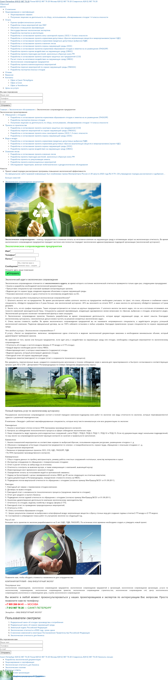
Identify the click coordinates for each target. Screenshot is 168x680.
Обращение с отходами (15, 114)
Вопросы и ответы (13, 670)
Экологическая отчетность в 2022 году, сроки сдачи (32, 630)
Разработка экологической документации (23, 659)
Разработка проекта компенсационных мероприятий (33, 64)
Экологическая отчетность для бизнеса (27, 635)
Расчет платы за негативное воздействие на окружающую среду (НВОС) (41, 59)
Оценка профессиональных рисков (25, 22)
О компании (10, 9)
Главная (3, 109)
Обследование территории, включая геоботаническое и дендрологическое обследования (49, 164)
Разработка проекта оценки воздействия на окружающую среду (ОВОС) (41, 51)
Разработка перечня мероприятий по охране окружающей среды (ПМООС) (43, 67)
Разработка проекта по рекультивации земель (30, 159)
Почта (8, 258)
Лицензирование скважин (21, 14)
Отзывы (8, 72)
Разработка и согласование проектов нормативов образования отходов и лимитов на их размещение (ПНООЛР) (59, 48)
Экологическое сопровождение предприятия (29, 61)
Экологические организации (17, 672)
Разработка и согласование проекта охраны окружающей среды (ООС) (41, 46)
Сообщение (11, 266)
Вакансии (9, 74)
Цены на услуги (12, 88)
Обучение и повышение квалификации (27, 27)
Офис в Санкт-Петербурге (21, 80)
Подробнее (41, 676)
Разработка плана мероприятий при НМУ (28, 25)
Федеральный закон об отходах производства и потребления (36, 622)
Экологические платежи (15, 667)
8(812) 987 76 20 (15, 1)
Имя (7, 251)
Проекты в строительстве (16, 125)
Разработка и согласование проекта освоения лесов (33, 43)
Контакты (9, 77)
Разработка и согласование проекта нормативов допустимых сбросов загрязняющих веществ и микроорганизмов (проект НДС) (65, 38)
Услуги (8, 19)
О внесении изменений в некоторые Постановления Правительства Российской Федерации (50, 632)
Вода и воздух (11, 138)
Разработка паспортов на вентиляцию (26, 32)
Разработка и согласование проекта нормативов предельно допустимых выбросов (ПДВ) (48, 40)
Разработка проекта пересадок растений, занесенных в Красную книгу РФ (42, 53)
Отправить (14, 273)
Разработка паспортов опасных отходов (27, 69)
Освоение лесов (12, 151)
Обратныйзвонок (4, 5)
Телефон (10, 255)
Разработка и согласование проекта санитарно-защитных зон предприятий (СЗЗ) (45, 56)
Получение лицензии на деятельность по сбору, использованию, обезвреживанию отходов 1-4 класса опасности (59, 17)
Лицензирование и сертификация (19, 11)
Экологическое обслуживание (22, 109)
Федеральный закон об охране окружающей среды (32, 624)
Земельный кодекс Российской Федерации (28, 627)
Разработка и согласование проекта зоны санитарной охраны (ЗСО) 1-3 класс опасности (49, 35)
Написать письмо (105, 656)
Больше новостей (12, 177)
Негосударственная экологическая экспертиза (30, 30)
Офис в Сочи (16, 82)
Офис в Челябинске (19, 85)
